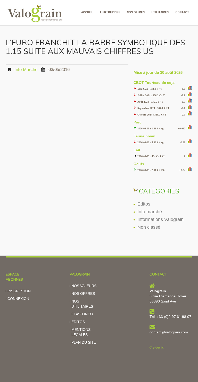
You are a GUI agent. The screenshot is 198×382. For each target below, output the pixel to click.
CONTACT (182, 12)
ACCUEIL (87, 12)
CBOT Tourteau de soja (154, 83)
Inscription (19, 291)
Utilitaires (160, 12)
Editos (143, 204)
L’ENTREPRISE (110, 12)
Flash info (82, 314)
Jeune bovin (144, 136)
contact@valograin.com (169, 332)
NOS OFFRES (136, 12)
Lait (137, 150)
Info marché (25, 69)
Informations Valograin (160, 219)
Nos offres (83, 293)
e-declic (158, 347)
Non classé (148, 227)
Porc (138, 122)
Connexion (18, 299)
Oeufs (139, 164)
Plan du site (83, 342)
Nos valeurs (83, 286)
